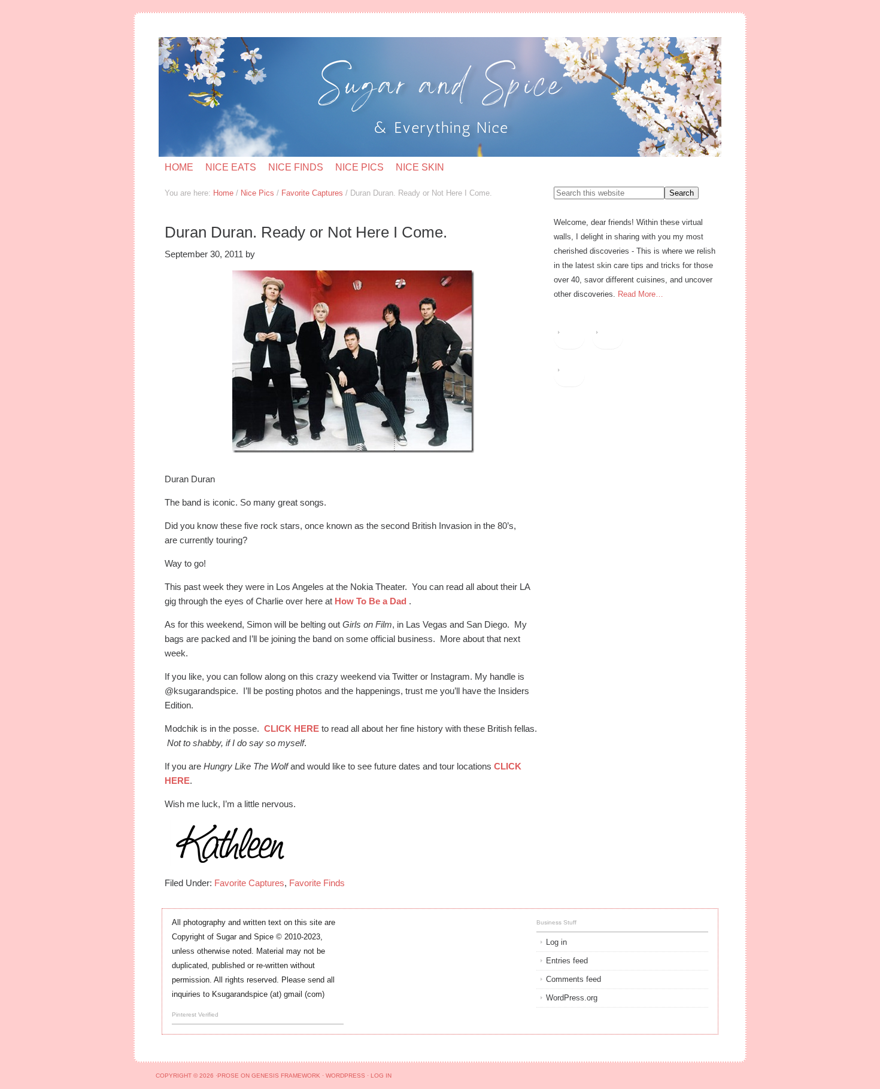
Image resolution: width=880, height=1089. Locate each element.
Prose (228, 1075)
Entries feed (567, 960)
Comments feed (573, 979)
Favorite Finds (317, 883)
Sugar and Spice (302, 97)
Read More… (640, 294)
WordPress (345, 1075)
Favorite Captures (249, 883)
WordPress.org (571, 997)
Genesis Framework (285, 1075)
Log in (556, 942)
